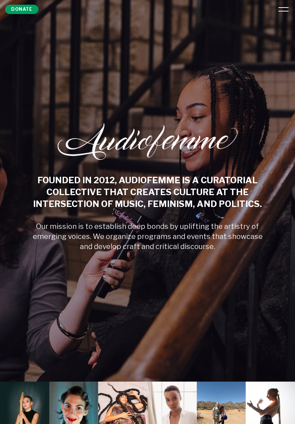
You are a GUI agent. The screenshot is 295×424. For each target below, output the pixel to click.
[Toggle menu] (283, 9)
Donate (21, 9)
